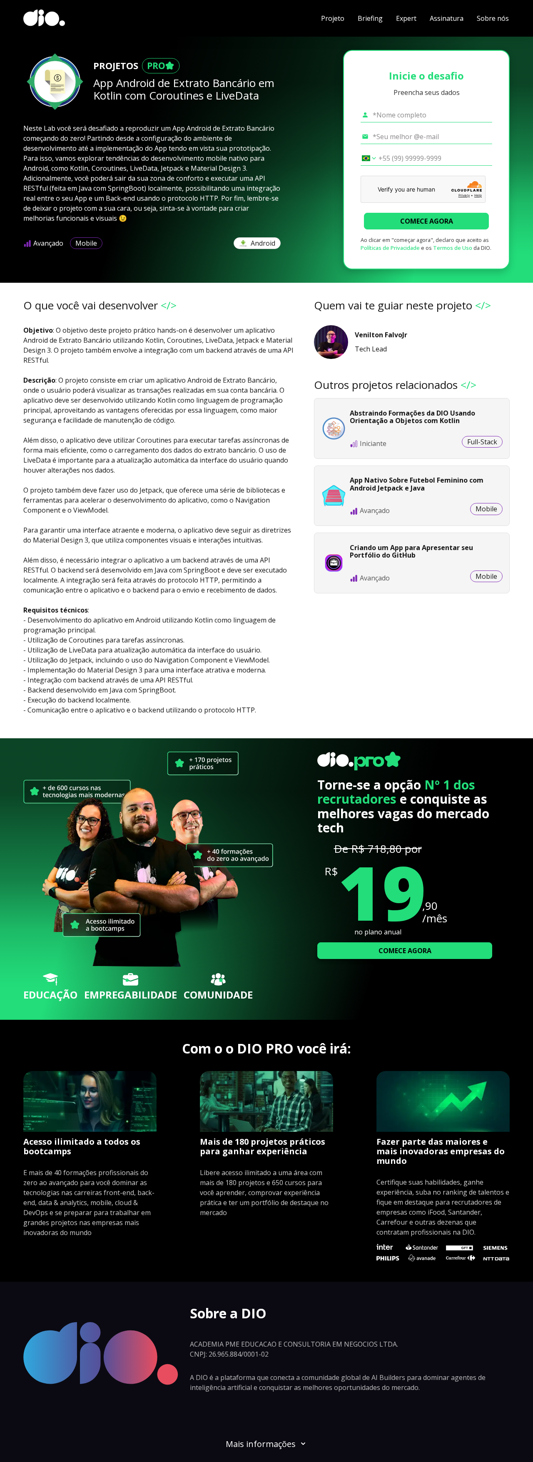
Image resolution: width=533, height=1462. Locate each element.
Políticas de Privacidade (390, 248)
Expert (406, 18)
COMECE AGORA (426, 221)
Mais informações (261, 1444)
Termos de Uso (452, 248)
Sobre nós (493, 18)
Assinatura (446, 18)
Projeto (332, 18)
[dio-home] (44, 18)
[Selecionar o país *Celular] (366, 158)
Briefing (370, 18)
